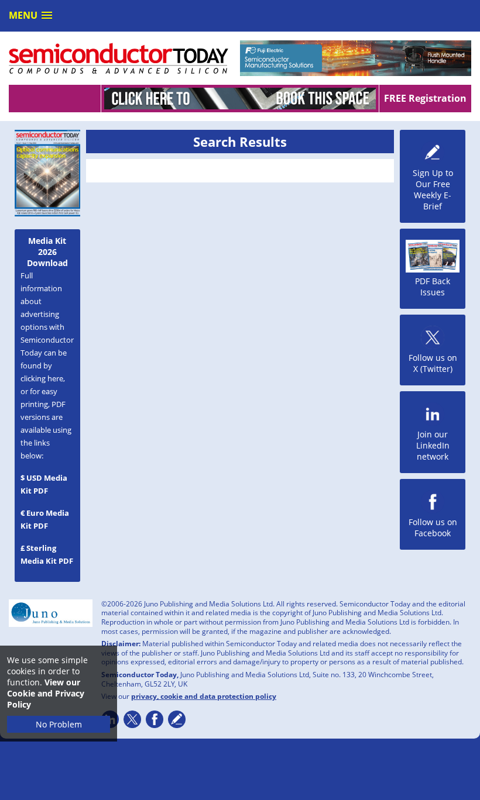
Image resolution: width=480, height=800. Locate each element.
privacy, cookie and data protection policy (203, 696)
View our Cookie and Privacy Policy (45, 693)
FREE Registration (425, 98)
